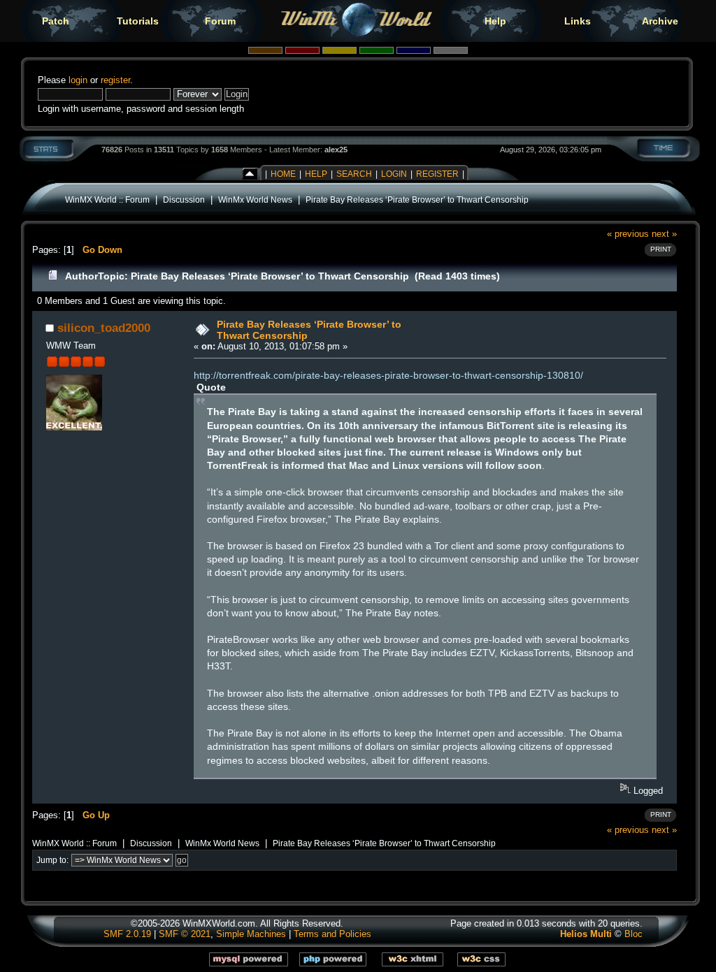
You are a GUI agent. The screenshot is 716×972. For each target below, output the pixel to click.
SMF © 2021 (184, 934)
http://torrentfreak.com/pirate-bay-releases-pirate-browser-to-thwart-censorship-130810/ (388, 375)
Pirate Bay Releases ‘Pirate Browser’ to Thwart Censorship (417, 199)
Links (577, 21)
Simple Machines (251, 934)
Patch (55, 21)
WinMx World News (255, 199)
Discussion (184, 199)
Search (354, 174)
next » (664, 234)
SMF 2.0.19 (127, 934)
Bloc (633, 934)
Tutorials (138, 21)
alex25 (336, 149)
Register (437, 174)
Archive (660, 21)
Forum (220, 21)
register (115, 80)
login (78, 80)
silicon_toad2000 (103, 328)
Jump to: (52, 860)
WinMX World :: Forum (107, 199)
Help (495, 21)
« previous (628, 234)
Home (283, 174)
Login (394, 174)
